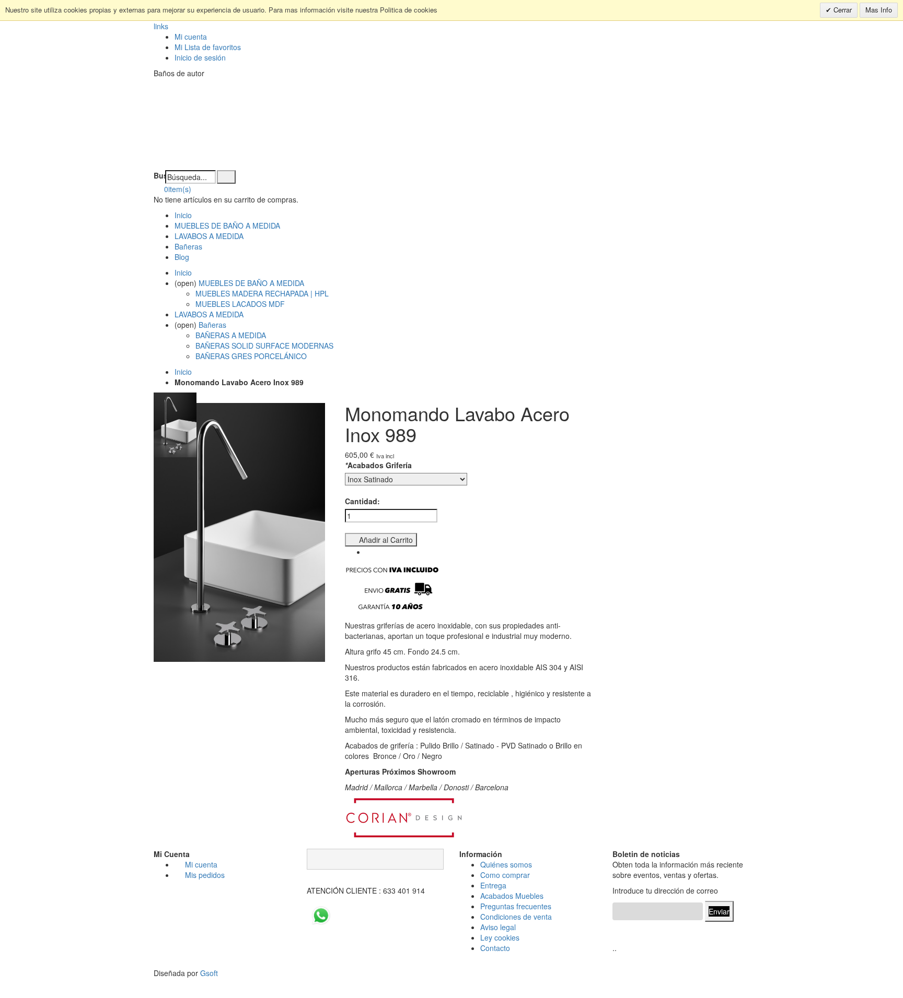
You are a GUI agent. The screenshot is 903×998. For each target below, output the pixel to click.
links (161, 26)
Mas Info (878, 10)
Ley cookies (499, 937)
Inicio (183, 371)
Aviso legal (498, 927)
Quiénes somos (506, 864)
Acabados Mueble (510, 895)
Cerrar (841, 10)
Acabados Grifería (378, 465)
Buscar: (159, 175)
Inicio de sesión (200, 57)
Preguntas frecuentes (515, 906)
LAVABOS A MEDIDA (209, 236)
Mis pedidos (205, 875)
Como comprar (505, 875)
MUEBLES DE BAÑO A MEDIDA (227, 225)
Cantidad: (362, 501)
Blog (182, 257)
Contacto (495, 948)
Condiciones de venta (516, 916)
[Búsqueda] (226, 177)
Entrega (493, 885)
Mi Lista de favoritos (208, 47)
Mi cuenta (191, 36)
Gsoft (209, 973)
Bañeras (188, 246)
